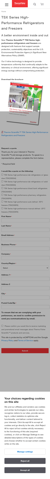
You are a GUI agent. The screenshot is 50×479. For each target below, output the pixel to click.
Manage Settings (25, 451)
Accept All (25, 470)
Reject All (25, 461)
